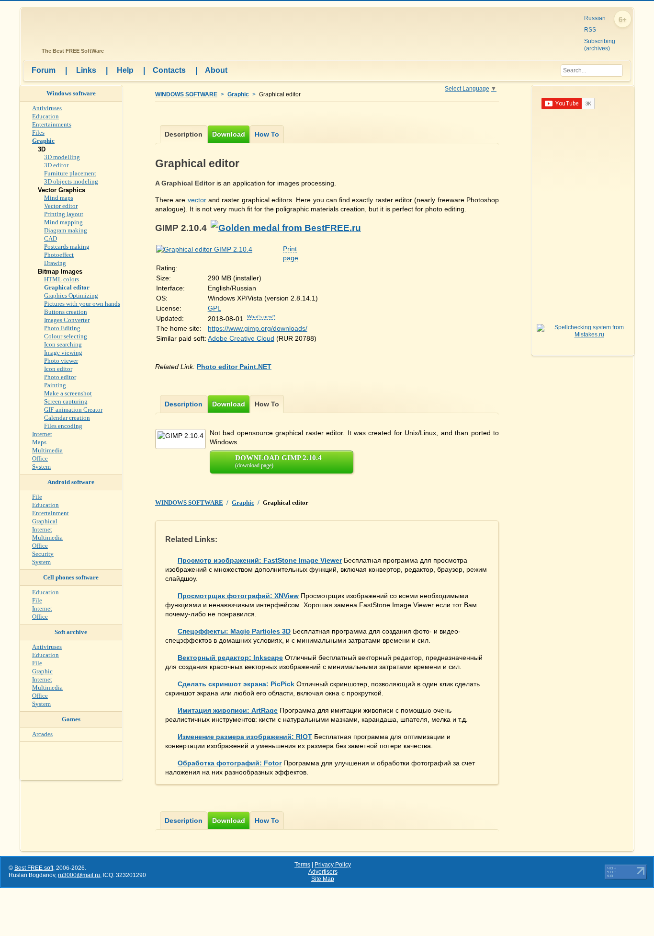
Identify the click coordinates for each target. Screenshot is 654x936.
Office (40, 458)
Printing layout (63, 214)
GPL (214, 308)
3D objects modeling (71, 181)
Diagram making (65, 230)
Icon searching (63, 344)
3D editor (56, 165)
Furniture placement (70, 173)
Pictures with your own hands (82, 303)
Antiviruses (47, 108)
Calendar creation (67, 417)
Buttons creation (65, 311)
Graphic (238, 94)
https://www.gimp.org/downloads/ (257, 328)
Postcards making (67, 246)
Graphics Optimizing (71, 295)
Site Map (322, 879)
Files (38, 132)
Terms (302, 864)
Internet (42, 434)
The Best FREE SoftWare (71, 51)
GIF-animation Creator (73, 409)
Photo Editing (62, 328)
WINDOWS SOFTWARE (186, 94)
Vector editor (61, 205)
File (37, 496)
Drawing (55, 262)
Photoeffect (59, 254)
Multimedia (47, 450)
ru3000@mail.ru (79, 875)
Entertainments (51, 124)
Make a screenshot (68, 393)
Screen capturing (66, 401)
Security (43, 553)
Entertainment (50, 513)
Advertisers (323, 871)
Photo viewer (61, 360)
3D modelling (62, 157)
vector (197, 200)
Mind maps (58, 197)
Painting (55, 385)
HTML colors (61, 279)
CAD (50, 238)
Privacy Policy (333, 864)
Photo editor (60, 377)
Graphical (44, 521)
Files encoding (63, 425)
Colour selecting (65, 336)
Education (45, 116)
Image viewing (63, 352)
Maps (39, 442)
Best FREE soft (33, 868)
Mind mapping (63, 222)
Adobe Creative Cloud (241, 338)
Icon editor (58, 368)
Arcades (42, 734)
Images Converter (67, 320)
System (41, 466)
